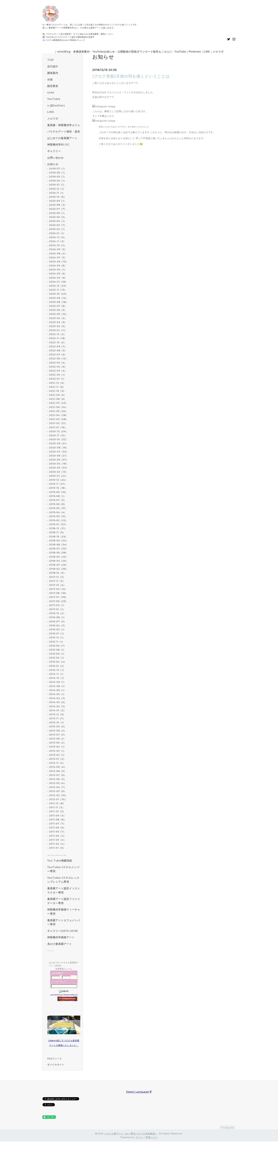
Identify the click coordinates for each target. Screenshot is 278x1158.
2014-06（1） (57, 690)
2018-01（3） (57, 572)
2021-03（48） (58, 419)
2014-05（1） (57, 694)
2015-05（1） (57, 657)
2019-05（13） (58, 508)
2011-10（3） (57, 811)
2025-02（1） (57, 229)
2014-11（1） (57, 674)
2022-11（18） (58, 338)
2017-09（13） (58, 589)
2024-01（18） (58, 281)
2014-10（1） (57, 678)
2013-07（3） (57, 734)
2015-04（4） (57, 661)
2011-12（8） (57, 803)
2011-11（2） (57, 807)
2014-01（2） (57, 710)
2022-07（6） (58, 354)
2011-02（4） (57, 843)
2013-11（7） (57, 718)
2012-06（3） (57, 779)
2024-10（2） (57, 245)
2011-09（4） (57, 815)
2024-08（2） (58, 253)
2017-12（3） (57, 577)
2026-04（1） (57, 180)
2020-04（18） (58, 463)
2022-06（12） (58, 358)
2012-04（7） (57, 787)
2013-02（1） (57, 754)
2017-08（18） (58, 593)
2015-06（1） (57, 653)
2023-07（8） (58, 306)
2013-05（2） (57, 742)
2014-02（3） (57, 706)
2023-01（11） (58, 330)
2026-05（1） (57, 176)
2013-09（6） (57, 726)
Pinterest (195, 51)
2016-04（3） (57, 625)
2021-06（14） (58, 407)
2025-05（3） (57, 217)
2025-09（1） (57, 200)
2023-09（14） (58, 298)
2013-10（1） (57, 722)
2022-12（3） (57, 334)
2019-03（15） (58, 516)
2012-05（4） (57, 783)
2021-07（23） (58, 403)
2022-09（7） (58, 346)
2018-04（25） (58, 560)
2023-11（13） (58, 289)
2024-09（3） (58, 249)
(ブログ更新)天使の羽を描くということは (131, 76)
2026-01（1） (57, 184)
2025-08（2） (58, 204)
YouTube (180, 51)
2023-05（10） (58, 314)
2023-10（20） (58, 293)
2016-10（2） (57, 613)
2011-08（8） (57, 819)
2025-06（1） (57, 213)
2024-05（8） (58, 265)
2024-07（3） (58, 257)
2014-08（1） (57, 686)
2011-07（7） (57, 823)
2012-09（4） (57, 766)
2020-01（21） (58, 475)
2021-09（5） (57, 394)
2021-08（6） (57, 399)
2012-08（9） (57, 771)
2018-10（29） (58, 536)
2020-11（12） (58, 435)
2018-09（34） (58, 540)
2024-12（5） (57, 237)
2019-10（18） (58, 487)
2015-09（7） (57, 645)
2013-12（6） (57, 714)
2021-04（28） (58, 415)
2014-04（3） (57, 698)
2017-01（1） (57, 609)
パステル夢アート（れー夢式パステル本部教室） (130, 1133)
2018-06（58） (58, 552)
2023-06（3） (58, 310)
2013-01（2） (57, 758)
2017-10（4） (57, 585)
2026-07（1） (57, 168)
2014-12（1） (57, 670)
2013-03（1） (57, 750)
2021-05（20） (58, 411)
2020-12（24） (58, 431)
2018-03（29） (58, 564)
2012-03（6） (57, 791)
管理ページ (151, 1137)
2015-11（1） (56, 641)
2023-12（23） (58, 285)
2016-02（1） (57, 629)
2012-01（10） (58, 799)
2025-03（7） (57, 225)
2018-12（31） (58, 528)
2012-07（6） (57, 775)
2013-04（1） (57, 746)
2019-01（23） (58, 524)
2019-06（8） (57, 504)
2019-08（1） (57, 496)
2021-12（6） (57, 382)
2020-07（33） (58, 451)
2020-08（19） (58, 447)
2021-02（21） (58, 423)
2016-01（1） (57, 633)
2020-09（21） (58, 443)
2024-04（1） (57, 269)
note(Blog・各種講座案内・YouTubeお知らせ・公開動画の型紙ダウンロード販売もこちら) (114, 51)
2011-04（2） (57, 835)
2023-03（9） (58, 322)
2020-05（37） (58, 459)
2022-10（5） (57, 342)
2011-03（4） (57, 839)
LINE (207, 51)
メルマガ (218, 51)
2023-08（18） (58, 302)
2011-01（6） (57, 847)
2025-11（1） (57, 192)
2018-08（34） (58, 544)
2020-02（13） (58, 471)
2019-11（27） (58, 483)
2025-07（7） (57, 208)
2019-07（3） (57, 500)
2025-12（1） (57, 188)
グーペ (139, 1137)
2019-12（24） (58, 479)
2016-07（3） (57, 621)
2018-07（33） (58, 548)
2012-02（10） (58, 795)
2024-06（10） (58, 261)
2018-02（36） (58, 568)
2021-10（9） (57, 390)
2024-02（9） (58, 277)
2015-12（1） (57, 637)
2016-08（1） (57, 617)
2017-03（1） (57, 605)
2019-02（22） (58, 520)
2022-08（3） (58, 350)
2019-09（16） (58, 492)
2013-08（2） (57, 730)
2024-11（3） (57, 241)
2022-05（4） (58, 362)
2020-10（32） (58, 439)
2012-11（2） (57, 762)
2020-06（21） (58, 455)
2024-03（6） (58, 273)
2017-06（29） (58, 601)
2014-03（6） (57, 702)
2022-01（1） (57, 378)
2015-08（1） (57, 649)
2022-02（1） (57, 374)
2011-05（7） (57, 831)
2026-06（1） (57, 172)
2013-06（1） (57, 738)
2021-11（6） (57, 386)
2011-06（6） (57, 827)
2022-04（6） (58, 366)
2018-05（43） (58, 556)
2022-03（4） (58, 370)
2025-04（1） (57, 221)
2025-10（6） (57, 196)
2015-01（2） (57, 665)
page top (229, 1128)
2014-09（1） (57, 682)
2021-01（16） (58, 427)
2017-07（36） (58, 597)
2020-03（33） (58, 467)
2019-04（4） (57, 512)
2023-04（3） (58, 318)
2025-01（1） (57, 233)
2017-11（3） (57, 581)
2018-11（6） (57, 532)
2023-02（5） (57, 326)
